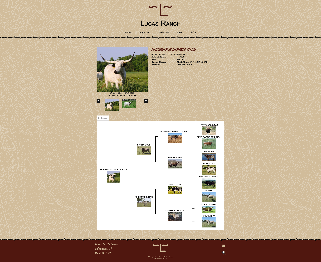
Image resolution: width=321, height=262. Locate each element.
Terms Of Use (163, 257)
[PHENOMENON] (209, 209)
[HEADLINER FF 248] (209, 183)
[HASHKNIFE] (209, 170)
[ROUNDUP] (209, 157)
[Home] (160, 247)
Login (171, 257)
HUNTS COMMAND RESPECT (174, 131)
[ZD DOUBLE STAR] (144, 202)
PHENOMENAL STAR (175, 210)
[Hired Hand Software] (223, 253)
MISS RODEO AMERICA (209, 137)
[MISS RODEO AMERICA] (209, 144)
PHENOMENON (208, 204)
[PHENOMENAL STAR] (175, 216)
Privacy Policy (153, 257)
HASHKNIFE (209, 163)
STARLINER (175, 185)
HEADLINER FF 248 (209, 177)
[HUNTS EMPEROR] (209, 130)
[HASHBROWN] (175, 163)
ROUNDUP (209, 151)
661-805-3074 (103, 253)
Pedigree (102, 118)
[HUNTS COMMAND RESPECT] (175, 137)
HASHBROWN (175, 157)
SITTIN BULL (158, 54)
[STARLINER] (175, 190)
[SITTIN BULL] (144, 150)
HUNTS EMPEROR (209, 125)
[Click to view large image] (122, 69)
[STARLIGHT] (209, 196)
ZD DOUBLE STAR (177, 54)
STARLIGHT (209, 190)
